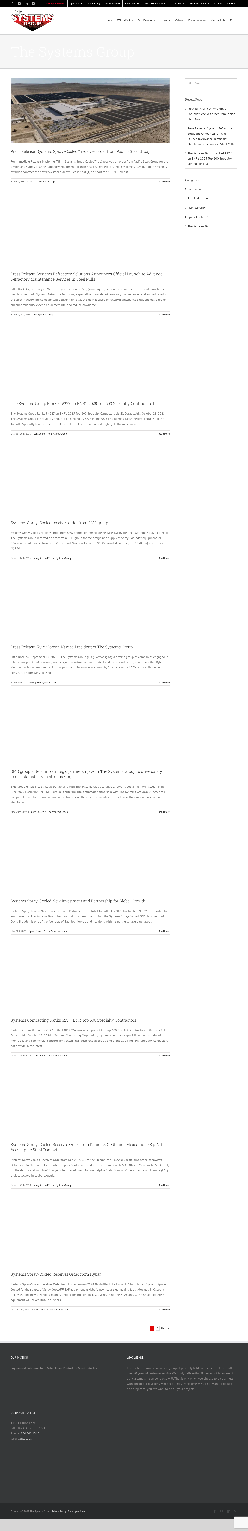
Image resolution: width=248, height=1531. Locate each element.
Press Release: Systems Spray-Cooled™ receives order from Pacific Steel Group (81, 151)
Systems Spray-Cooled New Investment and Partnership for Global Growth (78, 900)
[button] (231, 20)
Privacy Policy (59, 1511)
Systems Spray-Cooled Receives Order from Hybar (56, 1274)
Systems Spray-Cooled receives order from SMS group (59, 522)
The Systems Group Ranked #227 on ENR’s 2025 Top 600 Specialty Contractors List (85, 403)
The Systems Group (44, 181)
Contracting (40, 433)
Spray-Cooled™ (42, 558)
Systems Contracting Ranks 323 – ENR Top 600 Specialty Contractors (73, 1020)
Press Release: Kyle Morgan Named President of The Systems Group (72, 646)
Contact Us (25, 1438)
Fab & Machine (198, 198)
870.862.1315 (30, 1433)
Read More (164, 181)
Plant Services (197, 208)
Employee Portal (77, 1511)
